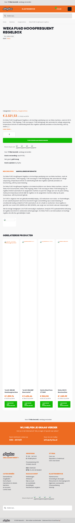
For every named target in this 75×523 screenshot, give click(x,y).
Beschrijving (8, 171)
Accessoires (6, 487)
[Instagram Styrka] (70, 520)
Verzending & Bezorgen (56, 479)
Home (4, 22)
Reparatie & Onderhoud (56, 458)
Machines (12, 22)
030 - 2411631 (32, 456)
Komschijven (7, 481)
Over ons (52, 456)
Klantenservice (53, 477)
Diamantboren (7, 477)
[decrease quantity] (5, 134)
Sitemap (51, 487)
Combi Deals (7, 489)
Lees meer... (7, 129)
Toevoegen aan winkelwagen (37, 140)
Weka (8, 38)
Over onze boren (54, 461)
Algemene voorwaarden (56, 483)
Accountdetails (30, 483)
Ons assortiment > (11, 458)
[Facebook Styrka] (66, 520)
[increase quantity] (13, 134)
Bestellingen (30, 485)
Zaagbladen (6, 479)
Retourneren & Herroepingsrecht (59, 481)
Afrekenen (29, 479)
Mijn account (30, 481)
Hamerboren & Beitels (10, 483)
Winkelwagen (30, 477)
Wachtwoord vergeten (33, 487)
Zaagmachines (22, 22)
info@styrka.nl (32, 458)
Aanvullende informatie (26, 171)
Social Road (55, 520)
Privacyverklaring (54, 485)
